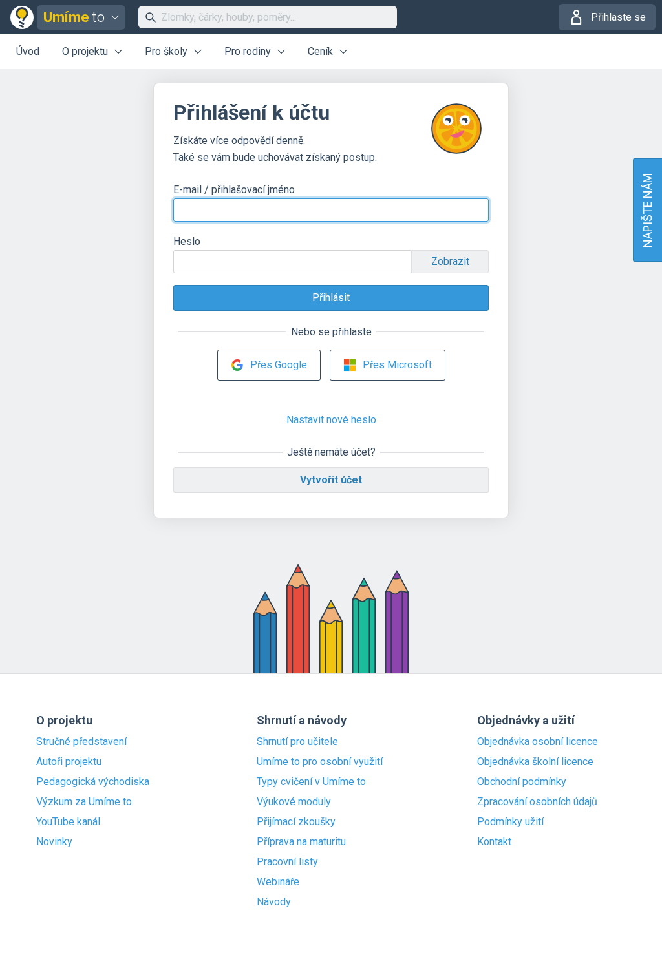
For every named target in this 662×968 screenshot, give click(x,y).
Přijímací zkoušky (296, 822)
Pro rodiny (247, 51)
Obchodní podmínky (521, 782)
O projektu (85, 51)
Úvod (27, 51)
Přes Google (278, 365)
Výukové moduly (294, 802)
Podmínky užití (510, 822)
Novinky (54, 842)
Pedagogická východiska (92, 782)
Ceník (320, 51)
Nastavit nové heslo (331, 420)
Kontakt (494, 842)
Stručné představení (81, 742)
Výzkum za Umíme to (84, 802)
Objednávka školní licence (535, 762)
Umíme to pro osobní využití (320, 762)
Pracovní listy (287, 862)
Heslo (186, 241)
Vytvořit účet (331, 480)
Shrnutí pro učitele (297, 742)
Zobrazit (450, 261)
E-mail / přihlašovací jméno (234, 190)
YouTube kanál (68, 822)
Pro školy (166, 51)
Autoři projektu (68, 762)
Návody (274, 902)
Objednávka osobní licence (537, 742)
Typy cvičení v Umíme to (311, 782)
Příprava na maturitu (301, 842)
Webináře (278, 882)
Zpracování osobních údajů (537, 802)
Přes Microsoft (397, 365)
